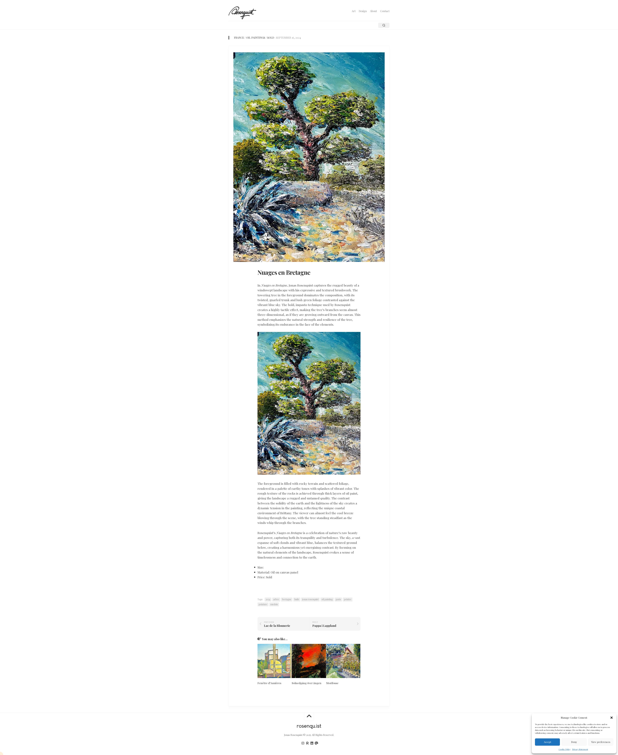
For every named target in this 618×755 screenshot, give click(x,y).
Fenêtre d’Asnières (269, 683)
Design (363, 11)
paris (338, 599)
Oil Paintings (255, 37)
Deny (574, 742)
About (373, 11)
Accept (547, 742)
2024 (268, 599)
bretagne (286, 599)
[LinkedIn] (312, 743)
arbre (276, 599)
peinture (263, 604)
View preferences (600, 742)
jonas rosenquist (310, 599)
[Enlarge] (355, 336)
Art (354, 11)
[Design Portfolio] (307, 743)
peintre (347, 599)
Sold (270, 37)
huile (296, 599)
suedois (274, 604)
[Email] (316, 743)
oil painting (327, 599)
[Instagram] (302, 743)
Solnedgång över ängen (306, 683)
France (239, 37)
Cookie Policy (565, 749)
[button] (611, 717)
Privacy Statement (580, 749)
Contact (384, 11)
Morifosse (332, 683)
